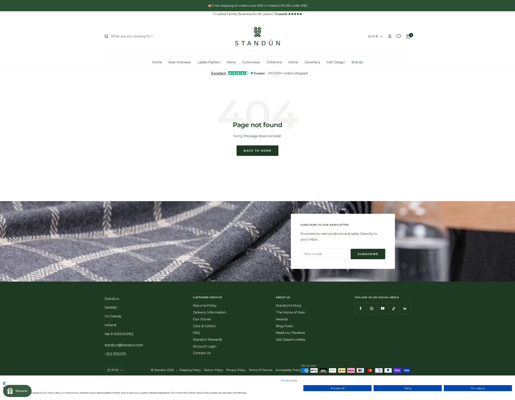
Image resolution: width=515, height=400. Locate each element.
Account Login (204, 346)
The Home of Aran (290, 312)
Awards (282, 319)
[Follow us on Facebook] (360, 308)
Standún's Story (289, 305)
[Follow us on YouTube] (382, 308)
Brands (357, 62)
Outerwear (251, 62)
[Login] (390, 36)
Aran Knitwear (179, 62)
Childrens (274, 62)
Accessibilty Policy (288, 370)
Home (157, 62)
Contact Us (202, 353)
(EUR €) (112, 370)
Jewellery (312, 62)
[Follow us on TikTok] (393, 308)
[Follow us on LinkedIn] (404, 308)
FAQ (196, 333)
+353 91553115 (115, 354)
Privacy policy (289, 380)
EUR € (373, 36)
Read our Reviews (290, 333)
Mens (231, 62)
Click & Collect (204, 326)
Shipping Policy (190, 370)
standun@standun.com (124, 345)
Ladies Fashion (209, 62)
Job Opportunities (290, 339)
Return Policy (213, 370)
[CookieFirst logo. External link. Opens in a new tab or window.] (4, 383)
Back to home (257, 150)
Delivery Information (209, 312)
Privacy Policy (236, 370)
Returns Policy (205, 305)
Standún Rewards (207, 339)
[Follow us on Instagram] (371, 308)
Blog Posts (284, 326)
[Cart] (408, 36)
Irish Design (336, 62)
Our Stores (202, 319)
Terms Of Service (261, 370)
